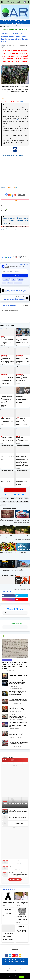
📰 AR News (7, 760)
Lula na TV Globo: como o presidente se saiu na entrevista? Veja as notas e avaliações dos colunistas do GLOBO (18, 716)
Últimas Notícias (11, 187)
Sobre (11, 23)
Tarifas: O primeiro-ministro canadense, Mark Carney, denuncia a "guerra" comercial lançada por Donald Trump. (18, 708)
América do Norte (17, 762)
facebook (9, 595)
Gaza (18, 119)
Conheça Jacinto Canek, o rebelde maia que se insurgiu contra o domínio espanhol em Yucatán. (17, 823)
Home (7, 23)
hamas (19, 29)
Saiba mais (15, 976)
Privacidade (21, 23)
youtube (23, 599)
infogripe (10, 762)
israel (25, 29)
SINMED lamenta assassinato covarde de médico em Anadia (8, 902)
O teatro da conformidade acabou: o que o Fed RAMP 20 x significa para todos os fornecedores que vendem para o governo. (18, 743)
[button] (28, 2)
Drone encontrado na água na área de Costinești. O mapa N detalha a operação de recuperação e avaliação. (18, 693)
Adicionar (15, 257)
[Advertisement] (15, 781)
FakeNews (11, 29)
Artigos (4, 762)
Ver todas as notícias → (15, 879)
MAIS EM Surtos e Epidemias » (22, 539)
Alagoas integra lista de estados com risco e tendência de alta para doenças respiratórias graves (17, 810)
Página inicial (4, 29)
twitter (23, 595)
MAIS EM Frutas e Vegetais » (23, 556)
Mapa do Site (20, 973)
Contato (15, 23)
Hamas (13, 87)
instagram (9, 599)
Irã (22, 29)
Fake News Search (10, 973)
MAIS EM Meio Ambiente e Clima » (22, 589)
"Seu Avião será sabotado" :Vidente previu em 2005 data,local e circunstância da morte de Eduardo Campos (15, 665)
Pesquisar (15, 275)
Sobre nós (9, 970)
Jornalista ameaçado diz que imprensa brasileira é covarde (22, 902)
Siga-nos (3, 98)
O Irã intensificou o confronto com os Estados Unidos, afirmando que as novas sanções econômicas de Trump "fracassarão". (18, 734)
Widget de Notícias (18, 970)
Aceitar (21, 976)
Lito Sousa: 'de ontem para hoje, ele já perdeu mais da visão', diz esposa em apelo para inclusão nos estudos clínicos (18, 701)
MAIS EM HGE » (26, 572)
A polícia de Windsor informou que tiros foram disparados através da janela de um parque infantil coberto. (18, 816)
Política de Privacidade (20, 968)
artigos (17, 217)
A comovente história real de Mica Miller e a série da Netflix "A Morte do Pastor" (18, 674)
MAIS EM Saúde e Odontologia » (22, 522)
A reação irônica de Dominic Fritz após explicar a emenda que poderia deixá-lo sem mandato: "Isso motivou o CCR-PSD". (18, 724)
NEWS (21, 101)
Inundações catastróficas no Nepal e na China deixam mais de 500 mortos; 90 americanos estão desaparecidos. (18, 861)
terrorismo (3, 30)
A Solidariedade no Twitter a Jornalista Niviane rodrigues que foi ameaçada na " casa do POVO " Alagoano (8, 936)
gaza (16, 29)
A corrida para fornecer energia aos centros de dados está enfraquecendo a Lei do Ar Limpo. (15, 804)
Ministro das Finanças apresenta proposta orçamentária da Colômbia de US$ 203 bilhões (17, 867)
